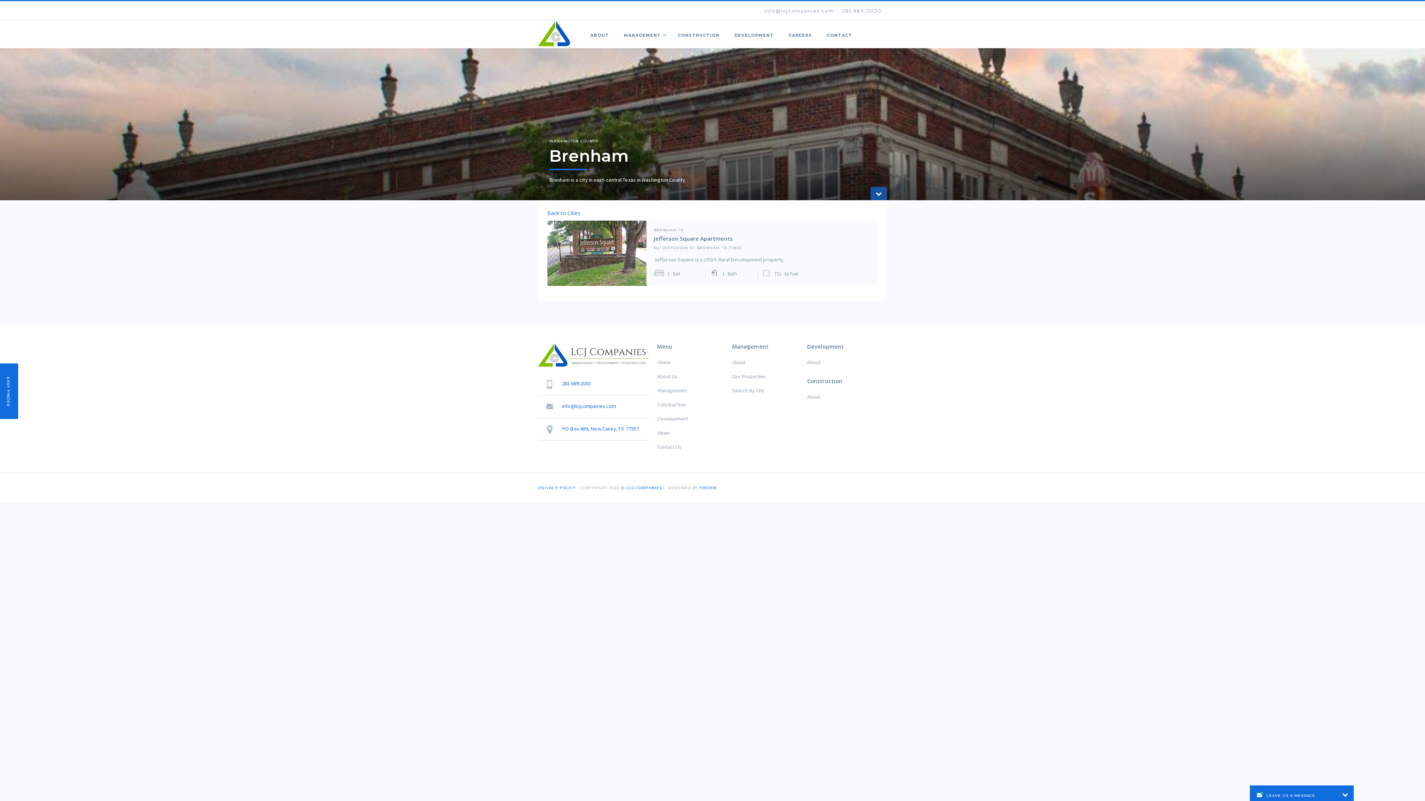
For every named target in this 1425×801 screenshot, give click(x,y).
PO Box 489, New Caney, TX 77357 (600, 428)
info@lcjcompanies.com (799, 11)
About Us (667, 376)
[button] (643, 34)
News (663, 432)
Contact (839, 35)
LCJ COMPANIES (644, 487)
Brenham (665, 230)
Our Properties (749, 376)
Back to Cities (563, 213)
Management (672, 390)
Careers (800, 35)
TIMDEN (708, 487)
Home (664, 362)
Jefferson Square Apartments (693, 238)
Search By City (748, 390)
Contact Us (669, 447)
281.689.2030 (862, 11)
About (599, 35)
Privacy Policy (557, 487)
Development (754, 35)
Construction (699, 35)
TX (681, 230)
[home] (554, 34)
